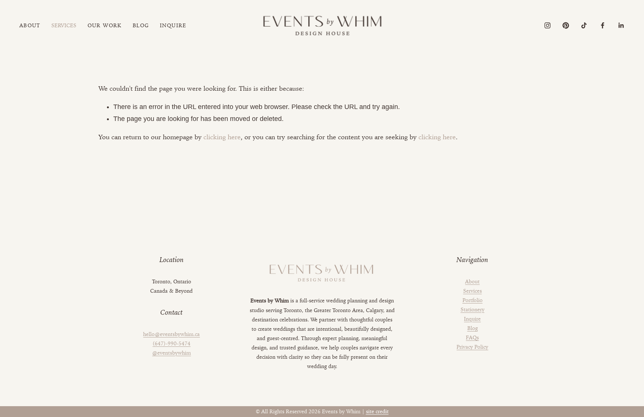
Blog (472, 328)
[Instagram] (547, 25)
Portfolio (473, 300)
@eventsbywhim (171, 352)
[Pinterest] (565, 25)
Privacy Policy (472, 346)
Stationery (472, 309)
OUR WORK (105, 25)
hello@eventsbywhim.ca (171, 334)
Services (472, 290)
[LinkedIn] (621, 25)
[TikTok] (584, 25)
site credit (377, 411)
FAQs (472, 337)
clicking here (222, 137)
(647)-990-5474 (171, 343)
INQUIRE (173, 25)
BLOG (141, 25)
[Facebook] (602, 25)
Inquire (472, 318)
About (472, 281)
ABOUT (30, 25)
